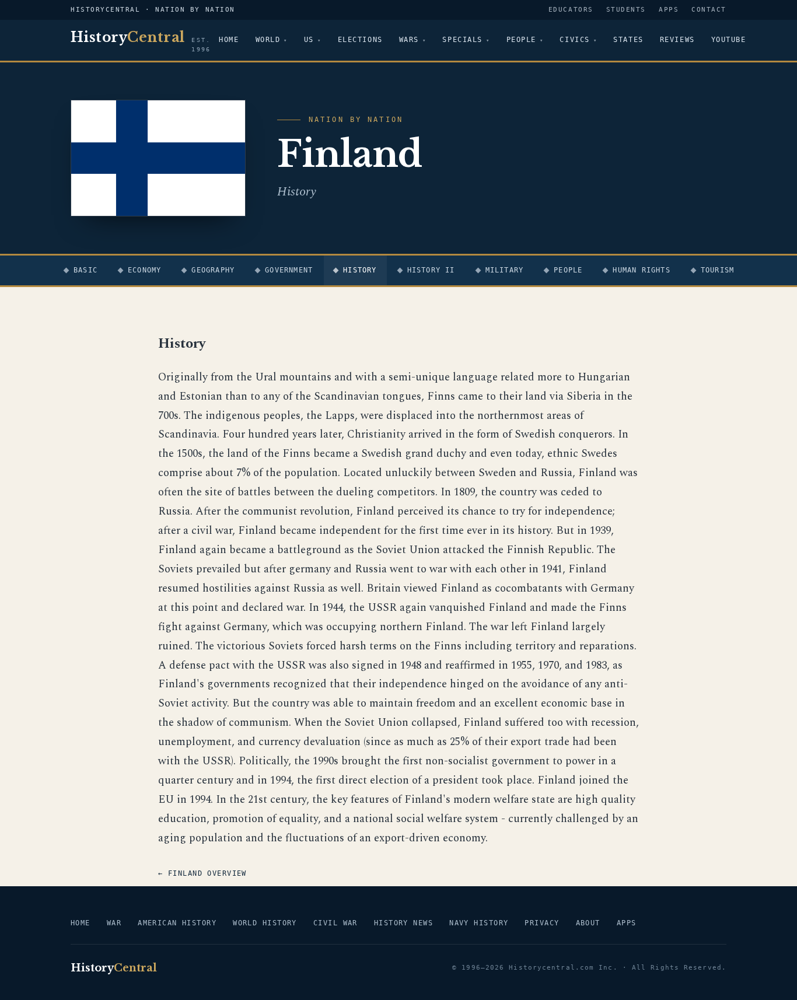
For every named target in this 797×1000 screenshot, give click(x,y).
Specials (462, 40)
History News (403, 923)
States (628, 40)
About (588, 923)
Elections (360, 40)
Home (229, 40)
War (114, 923)
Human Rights (641, 270)
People (521, 40)
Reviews (677, 40)
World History (265, 923)
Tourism (717, 270)
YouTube (728, 40)
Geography (213, 270)
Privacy (542, 923)
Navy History (478, 923)
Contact (708, 9)
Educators (570, 9)
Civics (574, 40)
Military (504, 270)
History (359, 270)
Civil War (335, 923)
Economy (144, 270)
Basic (85, 270)
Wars (409, 40)
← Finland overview (202, 873)
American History (177, 923)
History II (431, 270)
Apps (669, 9)
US (309, 40)
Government (289, 270)
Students (626, 9)
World (268, 40)
